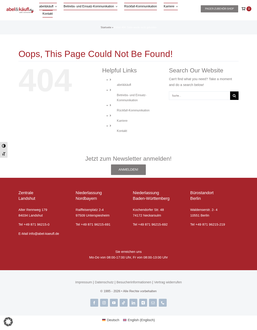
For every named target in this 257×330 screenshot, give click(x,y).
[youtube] (114, 303)
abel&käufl (124, 84)
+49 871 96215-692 (153, 224)
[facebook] (94, 303)
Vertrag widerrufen (168, 282)
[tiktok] (124, 303)
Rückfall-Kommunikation (133, 110)
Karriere (122, 120)
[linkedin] (133, 303)
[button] (8, 321)
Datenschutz (104, 282)
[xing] (143, 303)
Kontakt (122, 130)
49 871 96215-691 (96, 224)
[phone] (163, 303)
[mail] (153, 303)
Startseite (106, 27)
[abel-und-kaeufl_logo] (20, 9)
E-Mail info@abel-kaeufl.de (38, 234)
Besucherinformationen (133, 282)
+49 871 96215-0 (36, 224)
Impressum (83, 282)
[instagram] (104, 303)
